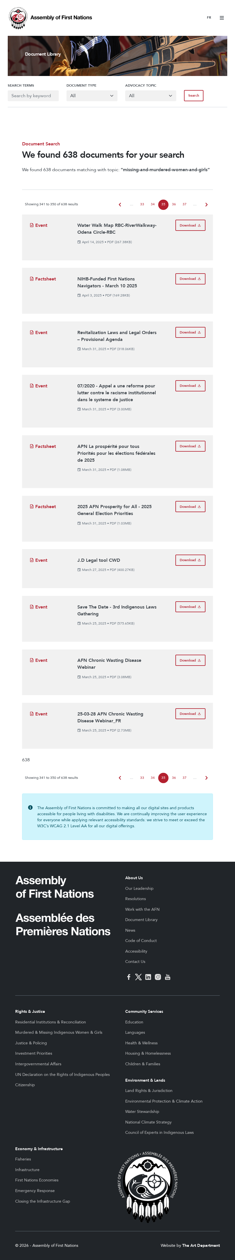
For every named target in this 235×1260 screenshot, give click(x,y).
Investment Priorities (33, 1053)
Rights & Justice (30, 1011)
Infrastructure (27, 1170)
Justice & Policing (31, 1043)
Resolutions (135, 899)
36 (174, 204)
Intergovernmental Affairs (38, 1064)
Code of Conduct (141, 940)
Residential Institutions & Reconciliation (50, 1022)
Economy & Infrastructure (39, 1149)
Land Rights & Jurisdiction (149, 1090)
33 (142, 204)
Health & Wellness (141, 1043)
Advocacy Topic (140, 85)
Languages (135, 1032)
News (130, 930)
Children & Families (142, 1064)
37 (185, 204)
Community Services (144, 1011)
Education (134, 1022)
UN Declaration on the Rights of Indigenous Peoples (62, 1074)
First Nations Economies (36, 1180)
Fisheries (23, 1159)
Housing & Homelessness (148, 1053)
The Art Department (201, 1245)
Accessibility (136, 951)
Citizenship (25, 1085)
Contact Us (135, 961)
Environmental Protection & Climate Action (164, 1101)
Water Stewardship (142, 1111)
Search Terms (21, 85)
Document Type (81, 85)
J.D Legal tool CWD (98, 560)
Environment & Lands (145, 1080)
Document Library (141, 919)
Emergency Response (35, 1190)
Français (209, 17)
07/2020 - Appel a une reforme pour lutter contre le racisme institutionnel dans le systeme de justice (116, 393)
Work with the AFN (142, 909)
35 (163, 204)
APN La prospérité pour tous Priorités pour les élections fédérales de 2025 (116, 453)
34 (153, 204)
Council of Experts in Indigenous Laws (159, 1132)
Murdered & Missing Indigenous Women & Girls (58, 1032)
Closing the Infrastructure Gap (42, 1201)
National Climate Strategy (148, 1122)
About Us (134, 878)
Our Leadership (139, 888)
